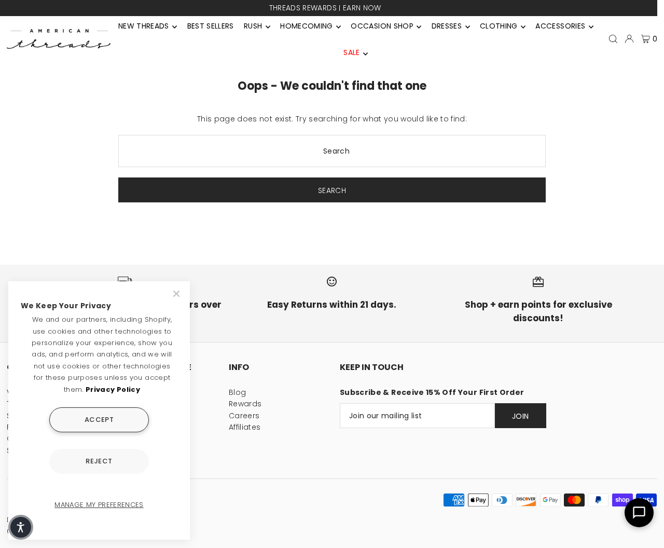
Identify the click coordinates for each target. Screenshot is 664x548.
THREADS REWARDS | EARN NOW (325, 8)
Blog (237, 392)
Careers (244, 415)
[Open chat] (639, 512)
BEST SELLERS (210, 26)
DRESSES (447, 26)
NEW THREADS (143, 26)
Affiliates (245, 427)
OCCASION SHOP (382, 26)
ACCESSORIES (560, 26)
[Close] (177, 293)
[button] (20, 527)
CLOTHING (499, 26)
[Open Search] (613, 39)
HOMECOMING (306, 26)
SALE (351, 52)
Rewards (245, 404)
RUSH (253, 26)
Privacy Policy (113, 389)
